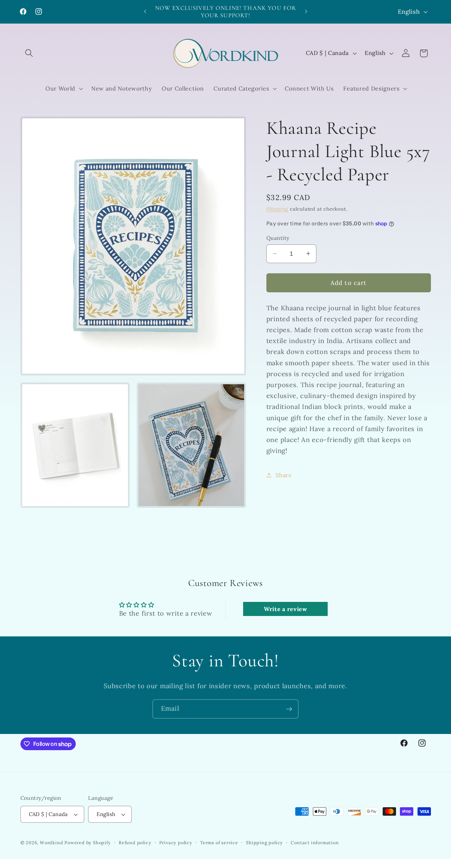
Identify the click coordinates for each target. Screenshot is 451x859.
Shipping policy (264, 842)
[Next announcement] (306, 11)
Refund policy (135, 842)
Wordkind (52, 842)
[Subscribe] (289, 708)
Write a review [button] (285, 608)
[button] (29, 53)
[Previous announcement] (145, 11)
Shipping (277, 209)
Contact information (315, 842)
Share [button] (284, 475)
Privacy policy (175, 842)
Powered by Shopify (87, 842)
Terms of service (219, 842)
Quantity (278, 238)
